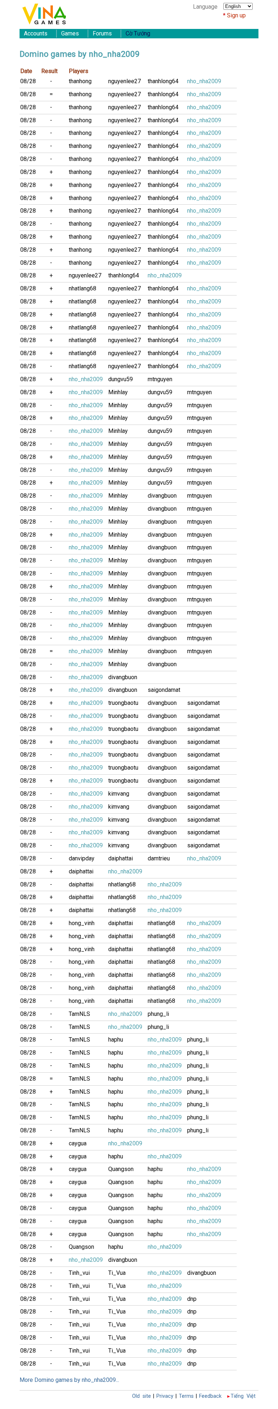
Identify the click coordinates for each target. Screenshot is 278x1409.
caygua (78, 1143)
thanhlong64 (163, 81)
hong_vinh (81, 923)
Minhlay (118, 392)
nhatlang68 (82, 288)
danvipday (81, 858)
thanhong (80, 81)
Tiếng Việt (243, 1396)
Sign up (236, 15)
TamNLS (79, 1013)
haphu (115, 1039)
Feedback (210, 1396)
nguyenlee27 (124, 81)
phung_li (158, 1013)
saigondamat (164, 689)
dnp (192, 1298)
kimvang (118, 793)
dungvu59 (120, 379)
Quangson (121, 1169)
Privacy (164, 1396)
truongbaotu (123, 702)
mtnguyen (160, 379)
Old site (141, 1396)
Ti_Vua (117, 1272)
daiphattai (120, 858)
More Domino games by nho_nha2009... (69, 1379)
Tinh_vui (79, 1272)
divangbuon (162, 495)
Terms (186, 1396)
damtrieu (159, 858)
